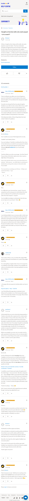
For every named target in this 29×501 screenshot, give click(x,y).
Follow (14, 67)
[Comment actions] (27, 91)
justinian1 (7, 309)
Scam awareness (5, 62)
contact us (12, 147)
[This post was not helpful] (19, 73)
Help (9, 495)
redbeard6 (8, 252)
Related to (4, 60)
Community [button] (24, 16)
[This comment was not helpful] (8, 122)
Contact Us (13, 495)
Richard (7, 38)
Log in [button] (7, 497)
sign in (5, 487)
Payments (11, 28)
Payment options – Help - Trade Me (9, 288)
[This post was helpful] (7, 73)
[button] (26, 3)
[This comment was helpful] (3, 122)
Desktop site (4, 495)
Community (5, 21)
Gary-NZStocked (9, 91)
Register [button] (3, 497)
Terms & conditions (20, 495)
